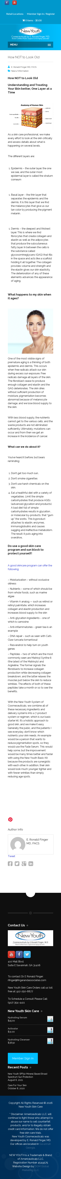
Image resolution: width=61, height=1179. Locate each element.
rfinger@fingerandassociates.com (27, 980)
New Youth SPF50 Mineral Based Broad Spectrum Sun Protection (27, 1075)
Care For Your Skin (17, 1085)
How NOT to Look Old (24, 57)
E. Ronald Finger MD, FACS (23, 67)
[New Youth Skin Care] (30, 33)
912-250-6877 (24, 991)
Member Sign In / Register (41, 14)
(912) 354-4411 (16, 1002)
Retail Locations (14, 14)
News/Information (20, 71)
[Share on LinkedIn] (30, 865)
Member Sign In (22, 1058)
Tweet (11, 856)
